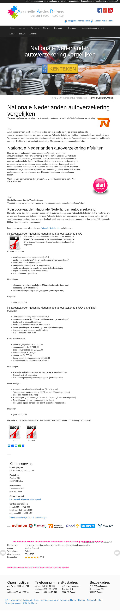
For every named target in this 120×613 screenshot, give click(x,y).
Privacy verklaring (68, 600)
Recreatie (58, 28)
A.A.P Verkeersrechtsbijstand (18, 600)
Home (12, 28)
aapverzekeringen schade (93, 28)
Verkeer (22, 28)
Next (117, 553)
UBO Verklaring (30, 603)
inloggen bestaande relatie (79, 21)
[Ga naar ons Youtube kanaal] (110, 10)
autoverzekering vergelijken (73, 98)
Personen (72, 28)
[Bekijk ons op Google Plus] (105, 10)
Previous (3, 553)
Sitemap (91, 600)
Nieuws (22, 34)
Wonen (34, 28)
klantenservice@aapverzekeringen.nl (25, 499)
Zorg (11, 34)
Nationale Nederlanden (50, 228)
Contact (33, 34)
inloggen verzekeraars (103, 21)
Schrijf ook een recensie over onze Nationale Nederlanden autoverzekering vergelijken (38, 567)
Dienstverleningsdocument (46, 600)
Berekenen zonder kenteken (63, 75)
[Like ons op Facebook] (99, 10)
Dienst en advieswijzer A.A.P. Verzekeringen (28, 518)
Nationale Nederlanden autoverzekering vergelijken (60, 51)
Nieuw (45, 28)
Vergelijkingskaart (13, 603)
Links (98, 600)
